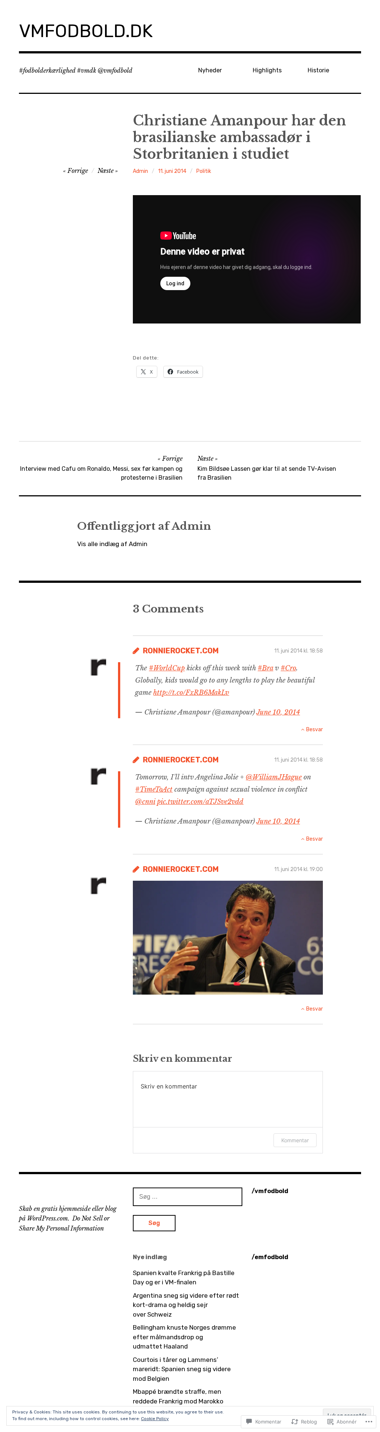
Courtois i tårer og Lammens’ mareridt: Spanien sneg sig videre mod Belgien (182, 1369)
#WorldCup (167, 668)
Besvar (314, 729)
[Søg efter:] (187, 1196)
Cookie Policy (155, 1418)
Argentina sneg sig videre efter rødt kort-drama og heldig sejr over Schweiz (186, 1305)
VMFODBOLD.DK (86, 31)
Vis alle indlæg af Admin (112, 544)
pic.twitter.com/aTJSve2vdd (200, 802)
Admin (140, 171)
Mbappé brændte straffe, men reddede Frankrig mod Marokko (178, 1396)
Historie (318, 70)
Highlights (267, 70)
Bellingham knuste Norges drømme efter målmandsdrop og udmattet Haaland (184, 1337)
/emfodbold (270, 1257)
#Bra (265, 668)
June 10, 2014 (278, 712)
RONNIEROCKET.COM (181, 650)
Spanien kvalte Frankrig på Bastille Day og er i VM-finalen (184, 1277)
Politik (203, 171)
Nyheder (210, 70)
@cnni (145, 802)
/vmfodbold (270, 1191)
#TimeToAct (154, 789)
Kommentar (295, 1140)
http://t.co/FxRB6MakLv (191, 693)
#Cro (288, 668)
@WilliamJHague (274, 777)
